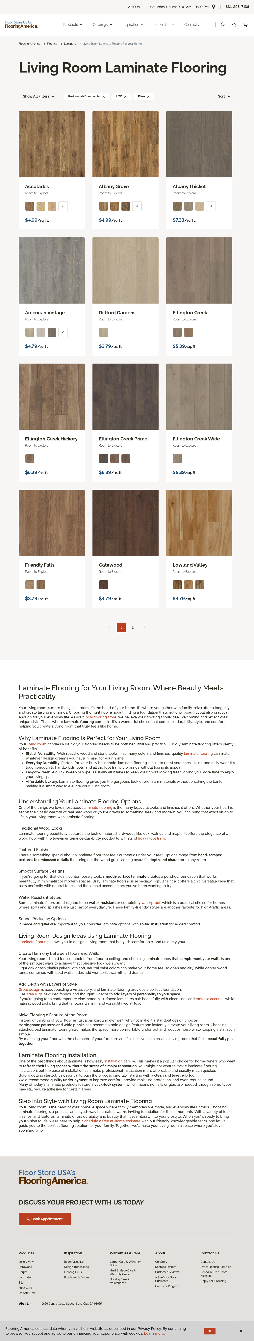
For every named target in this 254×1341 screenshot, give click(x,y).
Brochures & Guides (76, 1277)
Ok (210, 1331)
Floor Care (25, 1287)
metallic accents (209, 999)
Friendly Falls (40, 565)
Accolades (37, 186)
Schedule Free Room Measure (214, 1273)
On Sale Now (27, 1293)
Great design (29, 989)
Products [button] (70, 24)
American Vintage (45, 312)
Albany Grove (114, 186)
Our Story (161, 1261)
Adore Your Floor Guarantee (165, 1279)
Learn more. (154, 1333)
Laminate (70, 43)
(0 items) (245, 24)
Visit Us (134, 7)
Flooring (52, 43)
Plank (141, 96)
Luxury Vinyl (26, 1261)
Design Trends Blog (76, 1266)
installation (113, 1061)
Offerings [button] (100, 24)
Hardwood (25, 1266)
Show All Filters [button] (36, 96)
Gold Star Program (167, 1286)
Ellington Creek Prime (123, 439)
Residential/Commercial (84, 96)
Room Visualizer (74, 1261)
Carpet (23, 1272)
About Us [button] (161, 24)
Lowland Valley (190, 565)
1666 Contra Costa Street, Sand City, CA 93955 (72, 1303)
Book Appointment (47, 1219)
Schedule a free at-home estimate (111, 1121)
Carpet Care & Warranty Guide (125, 1263)
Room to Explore (165, 1266)
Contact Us (193, 24)
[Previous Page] (109, 627)
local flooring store (100, 717)
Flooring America (29, 43)
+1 (63, 206)
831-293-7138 (237, 7)
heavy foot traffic (152, 838)
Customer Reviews (167, 1272)
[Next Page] (144, 627)
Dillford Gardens (117, 312)
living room (36, 744)
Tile (21, 1282)
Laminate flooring (34, 942)
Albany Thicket (189, 186)
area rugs (34, 994)
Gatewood (110, 565)
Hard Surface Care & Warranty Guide (123, 1272)
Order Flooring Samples (216, 1266)
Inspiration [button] (131, 24)
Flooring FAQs (73, 1272)
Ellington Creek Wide (196, 439)
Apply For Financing (213, 1281)
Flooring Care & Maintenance (120, 1281)
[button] (223, 25)
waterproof (150, 903)
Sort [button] (221, 96)
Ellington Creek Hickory (51, 439)
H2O (119, 96)
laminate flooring (198, 753)
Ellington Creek (190, 312)
